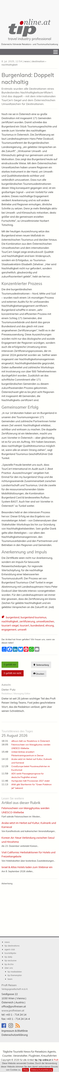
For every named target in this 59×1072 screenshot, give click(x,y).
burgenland (12, 617)
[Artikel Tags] (3, 617)
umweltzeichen (45, 621)
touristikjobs (10, 953)
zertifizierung (27, 621)
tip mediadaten (15, 971)
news (27, 61)
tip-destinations (12, 945)
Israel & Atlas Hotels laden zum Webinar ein (27, 867)
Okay (25, 1069)
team (10, 979)
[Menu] (55, 52)
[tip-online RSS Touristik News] (18, 1027)
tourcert (24, 625)
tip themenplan (15, 975)
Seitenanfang (42, 665)
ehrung (49, 625)
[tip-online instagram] (11, 1027)
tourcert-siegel (10, 625)
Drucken (40, 674)
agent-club (10, 949)
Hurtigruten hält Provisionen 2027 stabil (30, 780)
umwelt (22, 629)
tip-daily (8, 956)
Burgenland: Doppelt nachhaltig (28, 78)
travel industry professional (29, 39)
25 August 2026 (17, 734)
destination (38, 61)
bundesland (37, 625)
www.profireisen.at (13, 1010)
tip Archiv (9, 964)
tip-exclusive (10, 960)
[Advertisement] (29, 7)
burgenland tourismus (33, 617)
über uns (9, 967)
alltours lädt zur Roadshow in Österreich (30, 741)
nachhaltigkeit (10, 64)
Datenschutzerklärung (41, 1069)
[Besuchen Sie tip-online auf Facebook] (5, 1027)
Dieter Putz (8, 689)
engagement (9, 629)
